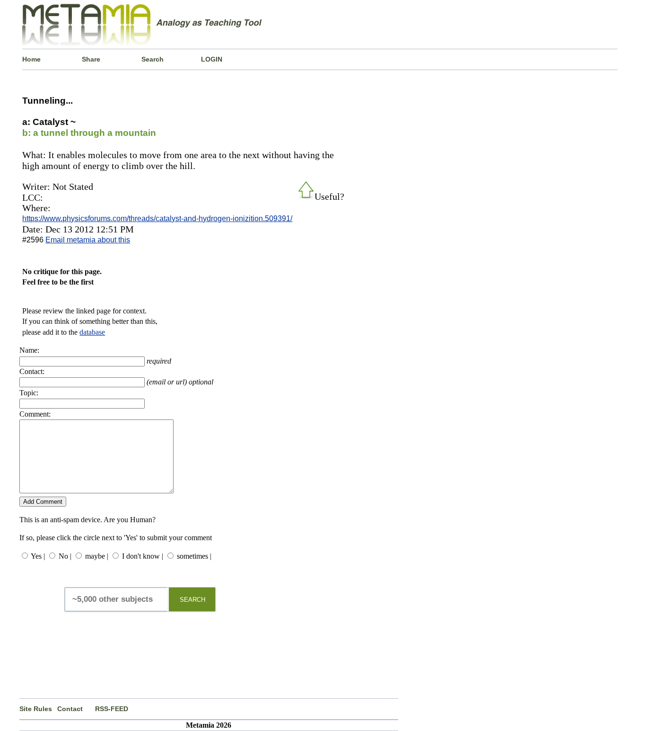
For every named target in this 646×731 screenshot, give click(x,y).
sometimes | (194, 556)
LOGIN (211, 59)
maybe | (96, 556)
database (92, 332)
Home (31, 59)
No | (65, 556)
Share (91, 59)
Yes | (38, 556)
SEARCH (192, 599)
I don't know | (142, 556)
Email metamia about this (87, 240)
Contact (70, 709)
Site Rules (35, 709)
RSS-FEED (111, 709)
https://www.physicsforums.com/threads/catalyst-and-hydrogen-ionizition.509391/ (157, 218)
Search (152, 59)
